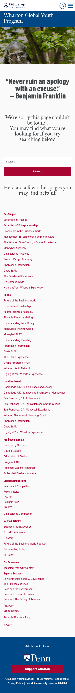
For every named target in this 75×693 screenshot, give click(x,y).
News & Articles (12, 521)
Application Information (17, 265)
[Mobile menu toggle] (70, 6)
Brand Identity (11, 611)
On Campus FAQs (14, 282)
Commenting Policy (15, 549)
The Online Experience (16, 357)
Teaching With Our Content (19, 568)
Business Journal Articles (17, 527)
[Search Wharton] (63, 6)
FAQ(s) (8, 497)
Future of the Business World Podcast (25, 544)
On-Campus (10, 214)
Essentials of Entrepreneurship (21, 225)
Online (7, 295)
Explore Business (13, 574)
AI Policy (8, 555)
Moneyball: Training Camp (18, 329)
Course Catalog (12, 451)
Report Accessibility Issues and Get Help (47, 683)
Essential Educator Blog (17, 618)
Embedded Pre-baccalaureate (20, 474)
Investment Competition (17, 486)
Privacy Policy (15, 683)
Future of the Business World (20, 301)
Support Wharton (37, 669)
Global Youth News (14, 532)
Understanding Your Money (19, 323)
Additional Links (36, 646)
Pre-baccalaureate (14, 439)
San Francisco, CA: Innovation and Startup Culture (32, 404)
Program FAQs (12, 462)
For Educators (11, 562)
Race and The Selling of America (22, 599)
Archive (8, 507)
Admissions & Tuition (15, 457)
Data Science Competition (18, 514)
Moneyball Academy (15, 248)
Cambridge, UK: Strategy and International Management (35, 393)
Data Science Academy (16, 254)
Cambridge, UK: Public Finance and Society (28, 387)
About (7, 625)
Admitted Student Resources (19, 468)
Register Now (11, 502)
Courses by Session (15, 445)
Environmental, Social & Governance (24, 579)
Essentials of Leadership (17, 306)
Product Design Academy (18, 259)
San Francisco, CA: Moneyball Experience (27, 410)
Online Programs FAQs (17, 363)
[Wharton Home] (14, 5)
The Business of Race (16, 584)
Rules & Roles (11, 492)
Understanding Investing (17, 340)
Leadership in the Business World (22, 231)
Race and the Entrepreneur (18, 589)
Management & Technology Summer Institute (29, 237)
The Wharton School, (23, 679)
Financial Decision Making (18, 318)
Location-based (12, 381)
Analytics (9, 606)
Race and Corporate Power (19, 594)
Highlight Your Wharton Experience (23, 288)
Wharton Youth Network (17, 368)
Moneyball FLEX (13, 335)
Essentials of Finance (15, 220)
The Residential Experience (18, 276)
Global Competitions (15, 481)
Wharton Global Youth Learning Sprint (25, 415)
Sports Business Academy (18, 312)
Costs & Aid (10, 271)
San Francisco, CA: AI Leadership (22, 398)
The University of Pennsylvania (52, 679)
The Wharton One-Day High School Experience (30, 242)
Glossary (8, 538)
